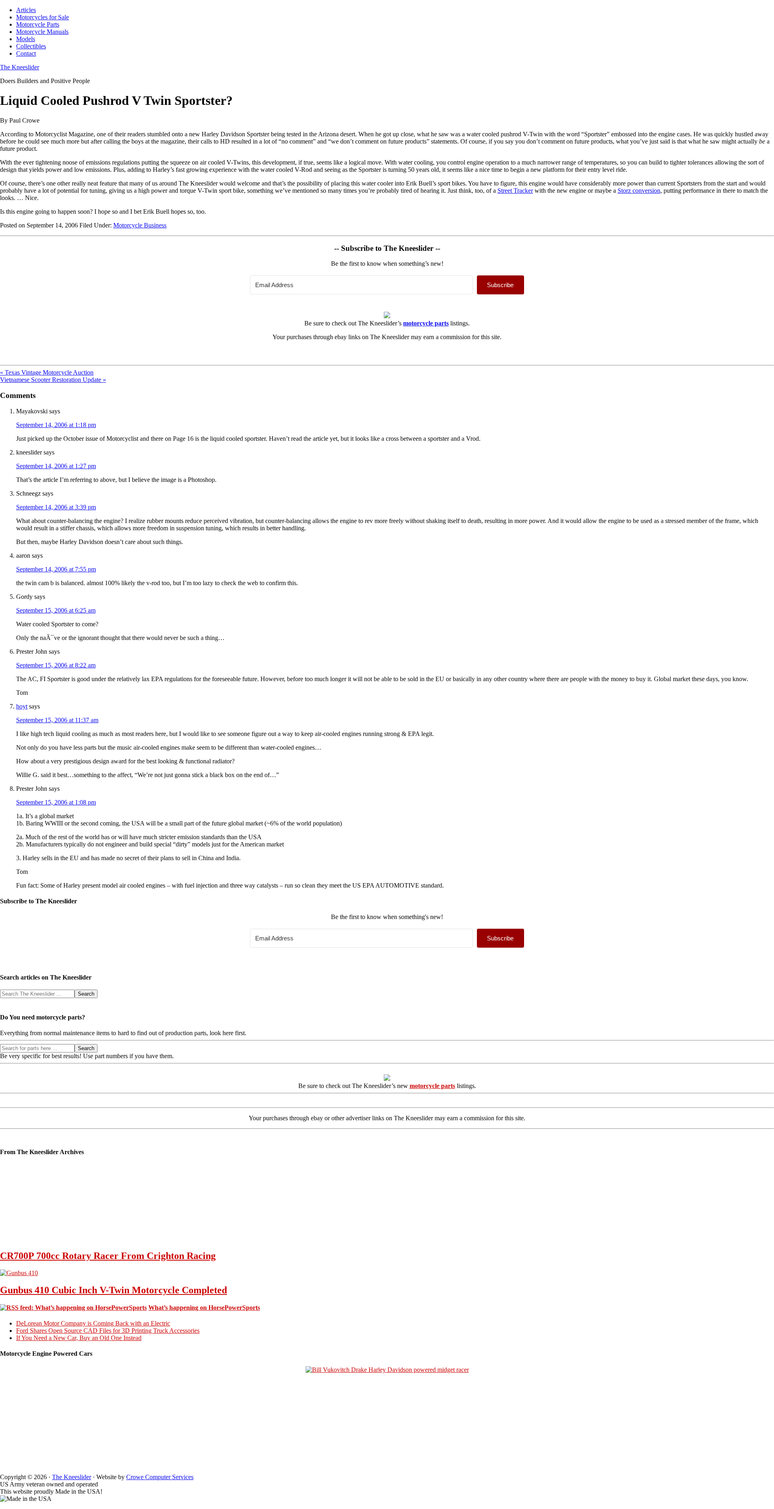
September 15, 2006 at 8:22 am (56, 665)
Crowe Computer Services (160, 1477)
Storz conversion (639, 190)
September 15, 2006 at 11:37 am (57, 720)
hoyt (21, 706)
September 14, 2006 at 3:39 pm (56, 507)
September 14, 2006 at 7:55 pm (56, 569)
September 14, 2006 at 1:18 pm (56, 424)
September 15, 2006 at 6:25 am (56, 610)
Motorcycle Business (139, 225)
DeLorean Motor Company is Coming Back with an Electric (93, 1323)
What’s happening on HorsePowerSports (204, 1307)
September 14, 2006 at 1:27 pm (56, 466)
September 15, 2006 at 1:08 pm (56, 802)
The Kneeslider (19, 67)
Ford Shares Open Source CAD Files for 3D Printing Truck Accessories (108, 1330)
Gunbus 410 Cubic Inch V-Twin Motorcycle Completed (113, 1290)
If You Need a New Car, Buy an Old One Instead (78, 1337)
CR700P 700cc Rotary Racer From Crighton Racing (108, 1256)
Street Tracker (515, 190)
